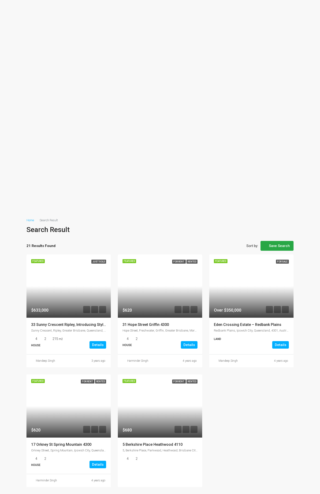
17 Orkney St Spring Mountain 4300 (61, 444)
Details (98, 345)
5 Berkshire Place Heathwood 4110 (152, 444)
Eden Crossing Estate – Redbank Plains (247, 324)
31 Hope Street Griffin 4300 (146, 324)
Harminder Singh (137, 360)
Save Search (279, 246)
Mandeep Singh (45, 360)
